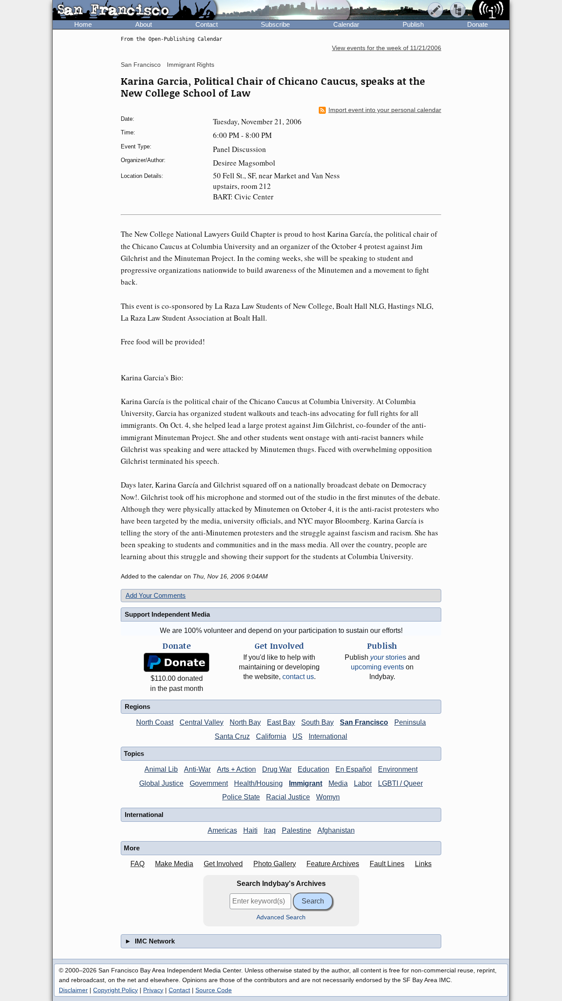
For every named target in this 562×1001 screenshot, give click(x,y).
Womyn (328, 797)
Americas (222, 830)
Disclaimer (73, 990)
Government (209, 783)
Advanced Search (281, 917)
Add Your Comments (156, 595)
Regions (137, 706)
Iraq (270, 830)
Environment (398, 769)
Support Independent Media (167, 614)
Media (338, 783)
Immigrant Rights (190, 64)
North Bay (245, 722)
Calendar (346, 24)
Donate (477, 24)
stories (388, 657)
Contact (206, 24)
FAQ (137, 863)
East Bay (281, 722)
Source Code (213, 990)
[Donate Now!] (176, 662)
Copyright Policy (115, 990)
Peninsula (410, 722)
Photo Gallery (274, 863)
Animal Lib (161, 769)
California (271, 736)
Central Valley (201, 722)
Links (423, 863)
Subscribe (275, 24)
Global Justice (161, 783)
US (297, 736)
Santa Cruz (232, 736)
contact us (298, 676)
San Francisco (141, 64)
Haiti (250, 830)
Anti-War (197, 769)
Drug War (277, 769)
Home (83, 24)
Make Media (174, 863)
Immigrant (305, 783)
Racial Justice (288, 797)
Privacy (153, 990)
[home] (134, 10)
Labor (363, 783)
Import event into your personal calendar (384, 110)
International (328, 736)
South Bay (317, 722)
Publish (413, 24)
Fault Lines (387, 863)
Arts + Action (236, 769)
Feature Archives (332, 863)
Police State (241, 797)
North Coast (154, 722)
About (143, 24)
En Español (353, 769)
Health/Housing (258, 783)
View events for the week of (386, 48)
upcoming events (377, 667)
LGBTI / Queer (400, 783)
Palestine (296, 830)
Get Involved (223, 863)
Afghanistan (336, 830)
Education (313, 769)
